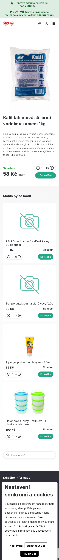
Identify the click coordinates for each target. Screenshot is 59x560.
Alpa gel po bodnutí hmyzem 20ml (28, 362)
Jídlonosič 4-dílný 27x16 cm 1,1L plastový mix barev (27, 422)
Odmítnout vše (36, 545)
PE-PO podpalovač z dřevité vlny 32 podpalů (27, 243)
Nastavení (16, 545)
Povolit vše (30, 553)
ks (47, 167)
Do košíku (45, 175)
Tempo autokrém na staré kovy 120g (29, 303)
